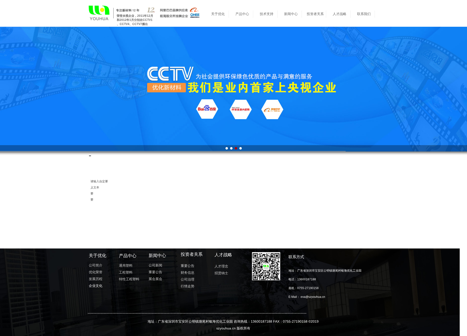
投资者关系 (315, 14)
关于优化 (218, 14)
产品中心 (242, 14)
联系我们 (364, 14)
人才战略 (339, 14)
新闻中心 (291, 14)
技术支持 (266, 14)
